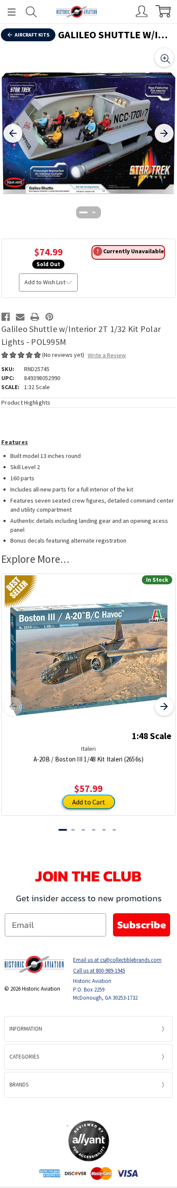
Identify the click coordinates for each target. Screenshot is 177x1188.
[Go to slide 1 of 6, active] (63, 829)
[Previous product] (12, 706)
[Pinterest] (49, 317)
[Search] (31, 12)
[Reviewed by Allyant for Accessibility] (88, 1141)
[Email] (20, 317)
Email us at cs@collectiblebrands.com (117, 960)
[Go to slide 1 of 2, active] (83, 212)
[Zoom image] (164, 57)
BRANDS (18, 1084)
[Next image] (164, 133)
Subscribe (141, 924)
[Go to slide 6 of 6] (114, 829)
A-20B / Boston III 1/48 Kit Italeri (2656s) (89, 759)
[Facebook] (5, 317)
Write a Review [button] (107, 355)
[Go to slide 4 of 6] (93, 829)
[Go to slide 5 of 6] (104, 829)
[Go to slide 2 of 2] (93, 212)
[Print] (35, 317)
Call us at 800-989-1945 (99, 970)
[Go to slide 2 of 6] (73, 829)
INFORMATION (25, 1028)
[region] (88, 133)
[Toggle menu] (7, 12)
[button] (88, 1108)
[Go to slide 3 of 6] (83, 829)
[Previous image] (12, 133)
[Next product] (164, 706)
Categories (24, 1056)
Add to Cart (88, 802)
